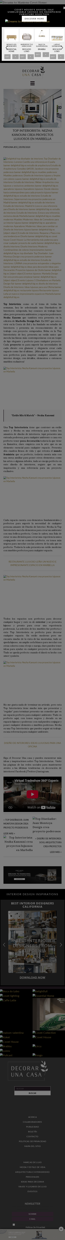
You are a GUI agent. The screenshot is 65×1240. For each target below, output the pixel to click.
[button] (61, 47)
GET (7, 57)
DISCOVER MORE (34, 19)
